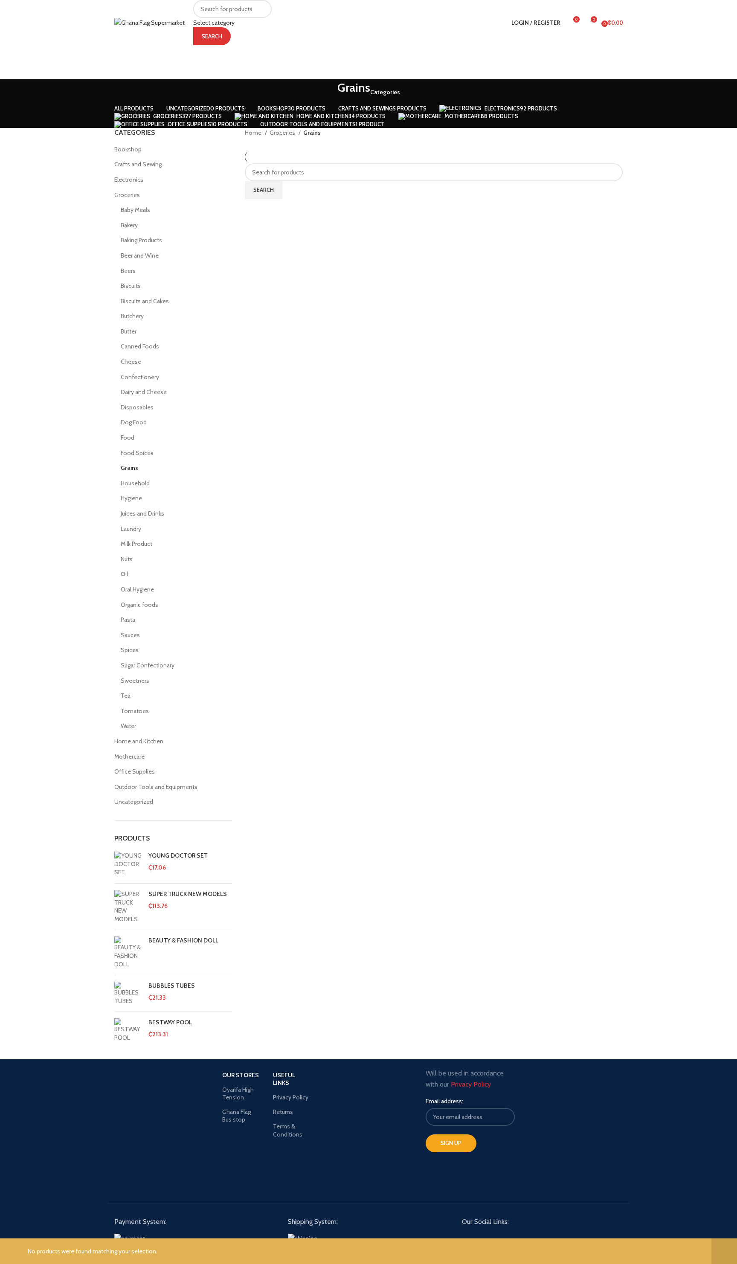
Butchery (132, 316)
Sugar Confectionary (147, 665)
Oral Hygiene (137, 589)
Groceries (127, 195)
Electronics (128, 179)
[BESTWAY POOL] (128, 1030)
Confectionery (140, 377)
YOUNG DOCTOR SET (178, 855)
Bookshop (128, 149)
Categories (385, 92)
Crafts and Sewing (138, 164)
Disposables (137, 407)
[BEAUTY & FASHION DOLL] (128, 952)
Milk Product (136, 544)
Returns (283, 1112)
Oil (124, 574)
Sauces (130, 635)
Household (135, 483)
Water (128, 726)
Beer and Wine (140, 255)
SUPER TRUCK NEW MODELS (187, 894)
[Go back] (326, 92)
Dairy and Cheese (144, 392)
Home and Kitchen (138, 741)
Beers (128, 271)
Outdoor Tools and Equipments (155, 787)
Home (254, 132)
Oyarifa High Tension (238, 1093)
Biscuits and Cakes (145, 301)
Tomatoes (135, 711)
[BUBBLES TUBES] (128, 993)
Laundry (131, 529)
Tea (126, 695)
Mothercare (129, 756)
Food (127, 437)
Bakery (129, 225)
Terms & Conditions (287, 1130)
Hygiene (131, 498)
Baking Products (141, 240)
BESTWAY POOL (170, 1022)
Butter (128, 331)
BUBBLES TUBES (171, 985)
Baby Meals (135, 210)
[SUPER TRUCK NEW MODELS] (128, 906)
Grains (129, 468)
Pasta (128, 619)
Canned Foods (140, 346)
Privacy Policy (290, 1097)
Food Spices (137, 453)
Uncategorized (133, 802)
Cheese (131, 361)
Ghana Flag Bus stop (236, 1115)
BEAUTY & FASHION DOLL (183, 940)
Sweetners (135, 680)
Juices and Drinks (142, 513)
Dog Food (134, 422)
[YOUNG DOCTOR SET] (128, 864)
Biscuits (131, 286)
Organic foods (139, 605)
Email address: (444, 1101)
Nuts (127, 559)
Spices (130, 650)
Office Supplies (134, 771)
